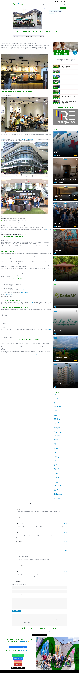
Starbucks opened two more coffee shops (27, 139)
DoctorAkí (56, 303)
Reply (66, 508)
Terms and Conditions (50, 670)
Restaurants (18, 36)
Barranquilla (56, 401)
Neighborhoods (56, 461)
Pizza (55, 469)
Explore (55, 431)
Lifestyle (55, 453)
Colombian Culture (57, 419)
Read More (55, 129)
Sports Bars (56, 484)
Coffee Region (56, 418)
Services (55, 480)
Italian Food (56, 445)
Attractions (56, 399)
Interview (55, 444)
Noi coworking (57, 250)
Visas (51, 11)
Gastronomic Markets (57, 435)
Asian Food (56, 398)
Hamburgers (56, 436)
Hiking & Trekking (57, 440)
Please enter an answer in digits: (17, 594)
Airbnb (55, 394)
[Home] (18, 4)
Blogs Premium (56, 403)
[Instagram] (58, 1)
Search (63, 8)
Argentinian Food (57, 397)
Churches (55, 415)
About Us (56, 670)
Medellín (55, 456)
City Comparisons (57, 416)
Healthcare (56, 439)
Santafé (2, 139)
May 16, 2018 (19, 517)
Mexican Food (56, 457)
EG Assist (56, 152)
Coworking (56, 424)
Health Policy (56, 437)
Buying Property (57, 409)
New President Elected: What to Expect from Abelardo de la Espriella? (69, 76)
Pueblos (55, 470)
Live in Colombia (56, 455)
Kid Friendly (56, 448)
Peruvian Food (56, 468)
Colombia (55, 11)
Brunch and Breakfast (57, 406)
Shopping (55, 481)
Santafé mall (17, 285)
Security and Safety (57, 477)
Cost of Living (56, 422)
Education (55, 426)
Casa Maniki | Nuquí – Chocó (60, 277)
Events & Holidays (57, 427)
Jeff (24, 617)
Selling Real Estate (57, 478)
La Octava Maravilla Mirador (60, 357)
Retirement (56, 473)
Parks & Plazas (56, 466)
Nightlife (55, 462)
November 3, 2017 (22, 552)
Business (55, 407)
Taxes (55, 487)
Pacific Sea (55, 464)
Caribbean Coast (57, 412)
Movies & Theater (57, 459)
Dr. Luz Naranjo (57, 330)
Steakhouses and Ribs (57, 485)
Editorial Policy (38, 670)
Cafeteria (22, 36)
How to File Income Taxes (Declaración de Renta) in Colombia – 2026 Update (70, 66)
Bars (54, 402)
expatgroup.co (57, 223)
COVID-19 (55, 423)
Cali (54, 411)
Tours (55, 490)
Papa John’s (31, 302)
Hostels (55, 441)
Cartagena (55, 414)
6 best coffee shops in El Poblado (38, 354)
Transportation (56, 491)
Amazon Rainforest (57, 395)
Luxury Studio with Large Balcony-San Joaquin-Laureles (65, 196)
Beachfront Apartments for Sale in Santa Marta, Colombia (65, 383)
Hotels (55, 443)
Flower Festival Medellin (58, 432)
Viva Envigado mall (24, 292)
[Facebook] (56, 1)
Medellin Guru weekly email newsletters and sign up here (38, 356)
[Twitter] (57, 1)
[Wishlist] (76, 132)
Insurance (51, 13)
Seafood (55, 476)
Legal (55, 452)
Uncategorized (56, 493)
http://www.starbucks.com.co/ (9, 294)
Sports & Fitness (56, 482)
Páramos (55, 465)
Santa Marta (56, 474)
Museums (55, 460)
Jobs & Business (56, 447)
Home (14, 36)
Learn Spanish (56, 451)
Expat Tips (55, 430)
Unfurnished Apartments (58, 494)
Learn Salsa (56, 449)
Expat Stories (56, 428)
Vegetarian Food (57, 495)
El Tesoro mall (21, 289)
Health (60, 11)
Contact (33, 670)
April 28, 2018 (22, 565)
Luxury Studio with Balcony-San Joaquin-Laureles (65, 179)
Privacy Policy (43, 670)
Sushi (55, 486)
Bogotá (55, 405)
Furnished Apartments (58, 434)
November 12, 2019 (20, 509)
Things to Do (56, 489)
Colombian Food (56, 420)
